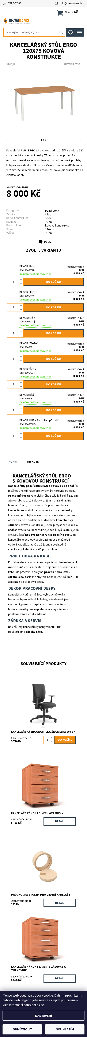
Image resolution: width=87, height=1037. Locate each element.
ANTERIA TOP (72, 64)
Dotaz (48, 242)
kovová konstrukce (57, 226)
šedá (48, 218)
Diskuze (33, 462)
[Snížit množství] (21, 284)
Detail (59, 821)
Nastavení (43, 1015)
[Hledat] (61, 32)
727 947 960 (14, 3)
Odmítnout (22, 1029)
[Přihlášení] (70, 32)
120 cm (49, 229)
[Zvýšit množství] (21, 280)
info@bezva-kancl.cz (72, 3)
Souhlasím (65, 1029)
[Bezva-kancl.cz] (43, 20)
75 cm (49, 222)
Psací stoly (52, 211)
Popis (12, 462)
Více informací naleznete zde (23, 1005)
